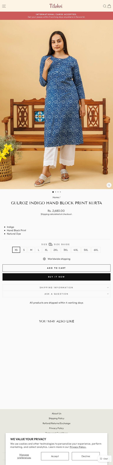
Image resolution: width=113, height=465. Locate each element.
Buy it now (56, 277)
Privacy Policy (56, 428)
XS (16, 249)
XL (46, 249)
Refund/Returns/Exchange (56, 423)
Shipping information (56, 287)
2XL (56, 249)
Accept (55, 456)
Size (55, 244)
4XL (76, 249)
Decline (86, 456)
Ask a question (56, 294)
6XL (96, 249)
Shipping (45, 214)
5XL (86, 249)
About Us (56, 413)
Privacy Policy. (78, 446)
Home (56, 197)
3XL (66, 249)
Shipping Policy (56, 418)
